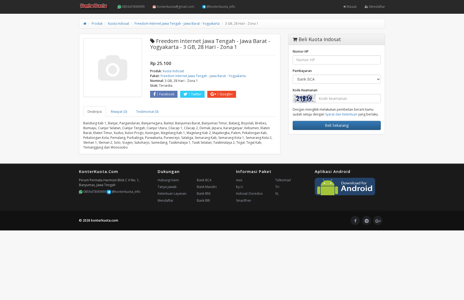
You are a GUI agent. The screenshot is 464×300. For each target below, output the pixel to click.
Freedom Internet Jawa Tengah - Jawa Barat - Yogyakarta (177, 23)
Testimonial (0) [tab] (147, 111)
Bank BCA (204, 180)
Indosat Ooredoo (249, 193)
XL (277, 193)
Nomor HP (301, 51)
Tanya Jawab (167, 187)
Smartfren (243, 200)
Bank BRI (203, 200)
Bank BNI (204, 193)
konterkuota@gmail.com (175, 6)
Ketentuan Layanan (172, 193)
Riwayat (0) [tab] (119, 111)
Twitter (196, 94)
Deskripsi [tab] (95, 111)
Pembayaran (302, 70)
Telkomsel (283, 180)
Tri (277, 187)
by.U (239, 187)
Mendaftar (376, 6)
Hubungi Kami (168, 180)
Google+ (226, 94)
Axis (239, 180)
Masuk (351, 6)
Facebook (166, 94)
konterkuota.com (104, 220)
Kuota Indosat (118, 23)
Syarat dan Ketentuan (341, 114)
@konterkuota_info (220, 6)
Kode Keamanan (305, 90)
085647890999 (132, 6)
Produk (97, 23)
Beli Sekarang (337, 125)
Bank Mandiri (207, 187)
